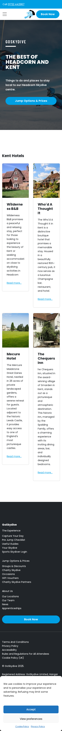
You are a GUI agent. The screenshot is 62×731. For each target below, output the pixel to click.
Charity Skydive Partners (16, 582)
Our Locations (10, 596)
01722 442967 (16, 4)
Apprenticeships (11, 608)
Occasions (8, 574)
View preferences (31, 719)
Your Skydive (9, 547)
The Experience (11, 530)
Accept (31, 709)
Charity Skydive (11, 570)
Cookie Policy (22, 726)
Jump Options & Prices (31, 101)
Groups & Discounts (14, 566)
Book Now (48, 14)
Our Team (8, 600)
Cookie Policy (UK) (13, 657)
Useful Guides (10, 544)
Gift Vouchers (10, 578)
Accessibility (9, 650)
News (5, 604)
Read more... (14, 283)
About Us (7, 591)
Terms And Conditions (15, 642)
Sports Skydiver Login (14, 551)
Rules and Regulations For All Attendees (25, 654)
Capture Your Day (13, 536)
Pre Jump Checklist (13, 540)
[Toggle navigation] (4, 14)
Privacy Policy (38, 726)
